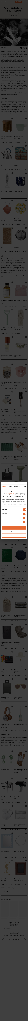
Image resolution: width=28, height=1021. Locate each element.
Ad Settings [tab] (17, 486)
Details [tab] (10, 486)
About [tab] (24, 486)
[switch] (24, 514)
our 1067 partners (10, 493)
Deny (14, 535)
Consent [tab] (4, 486)
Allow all (14, 528)
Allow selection (14, 531)
